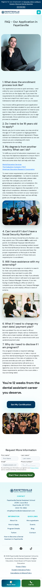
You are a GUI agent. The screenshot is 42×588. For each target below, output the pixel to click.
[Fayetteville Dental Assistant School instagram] (11, 548)
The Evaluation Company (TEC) (14, 167)
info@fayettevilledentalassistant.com (21, 511)
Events (32, 524)
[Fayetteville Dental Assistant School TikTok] (31, 548)
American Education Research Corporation (18, 169)
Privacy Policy (34, 468)
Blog (32, 528)
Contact (32, 533)
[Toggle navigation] (39, 12)
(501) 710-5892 (21, 508)
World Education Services (12, 164)
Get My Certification (21, 404)
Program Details (14, 528)
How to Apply (13, 524)
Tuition (13, 533)
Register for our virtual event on (21, 3)
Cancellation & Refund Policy (21, 573)
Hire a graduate (33, 520)
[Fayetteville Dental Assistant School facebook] (21, 548)
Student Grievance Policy (21, 570)
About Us (13, 520)
